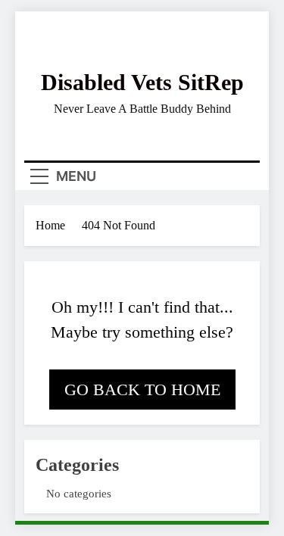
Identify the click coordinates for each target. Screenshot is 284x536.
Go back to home (142, 389)
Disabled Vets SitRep (142, 82)
